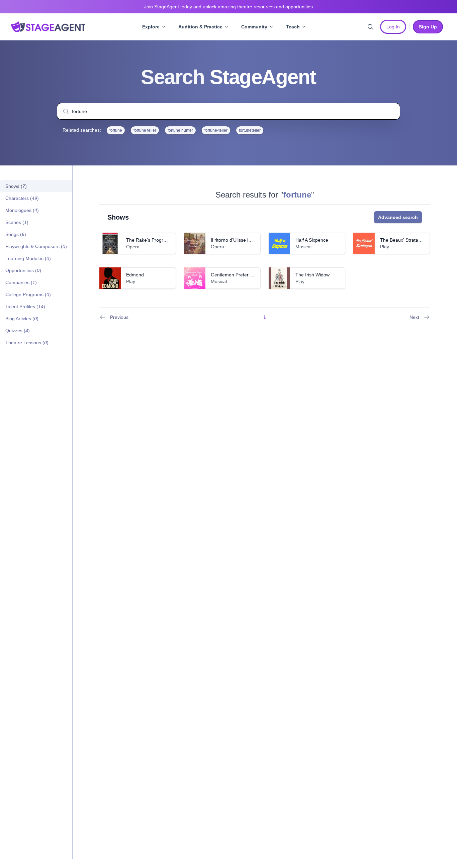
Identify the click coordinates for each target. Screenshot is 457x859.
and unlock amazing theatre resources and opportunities (228, 6)
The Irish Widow (312, 274)
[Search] (370, 26)
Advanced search (398, 217)
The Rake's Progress (148, 240)
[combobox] (228, 111)
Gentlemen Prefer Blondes (239, 274)
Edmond (135, 274)
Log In (393, 26)
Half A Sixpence (311, 240)
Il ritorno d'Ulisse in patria (237, 240)
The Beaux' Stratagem (404, 240)
